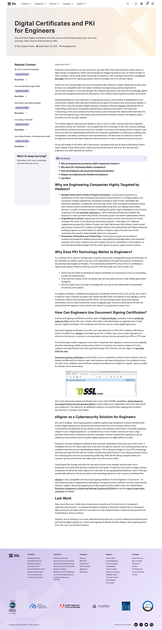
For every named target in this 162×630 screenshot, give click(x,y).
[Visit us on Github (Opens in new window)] (151, 624)
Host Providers (85, 566)
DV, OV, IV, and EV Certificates (27, 69)
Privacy (134, 575)
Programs (83, 554)
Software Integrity (34, 564)
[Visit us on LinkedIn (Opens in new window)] (136, 624)
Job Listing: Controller (24, 120)
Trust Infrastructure (35, 575)
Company (135, 554)
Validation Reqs (111, 575)
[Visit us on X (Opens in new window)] (141, 624)
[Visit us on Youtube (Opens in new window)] (146, 624)
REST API (83, 561)
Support (109, 554)
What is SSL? (110, 558)
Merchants (84, 572)
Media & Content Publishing (64, 572)
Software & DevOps (61, 558)
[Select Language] (141, 4)
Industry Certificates (35, 577)
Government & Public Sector (64, 566)
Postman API (84, 564)
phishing (84, 212)
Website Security (34, 558)
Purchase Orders (112, 577)
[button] (26, 3)
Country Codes (111, 569)
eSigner (79, 333)
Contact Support (112, 564)
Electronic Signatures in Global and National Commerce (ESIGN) (85, 488)
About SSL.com (137, 558)
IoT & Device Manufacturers (64, 575)
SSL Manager (111, 580)
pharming (93, 212)
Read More (19, 80)
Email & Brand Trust (35, 561)
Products (31, 554)
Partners (83, 558)
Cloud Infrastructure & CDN (64, 561)
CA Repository (137, 569)
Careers (135, 566)
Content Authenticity (35, 572)
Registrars (83, 569)
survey (122, 105)
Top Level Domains (113, 572)
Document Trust (33, 566)
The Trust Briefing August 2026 (27, 86)
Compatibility (111, 566)
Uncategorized (69, 46)
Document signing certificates (69, 357)
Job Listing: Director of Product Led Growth (32, 136)
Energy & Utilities (60, 569)
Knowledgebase (112, 561)
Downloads (110, 583)
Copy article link (61, 64)
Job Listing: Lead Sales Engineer (28, 103)
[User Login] (153, 4)
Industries (57, 554)
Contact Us (136, 564)
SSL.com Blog (137, 561)
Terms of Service (138, 572)
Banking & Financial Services (64, 564)
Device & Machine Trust (36, 569)
